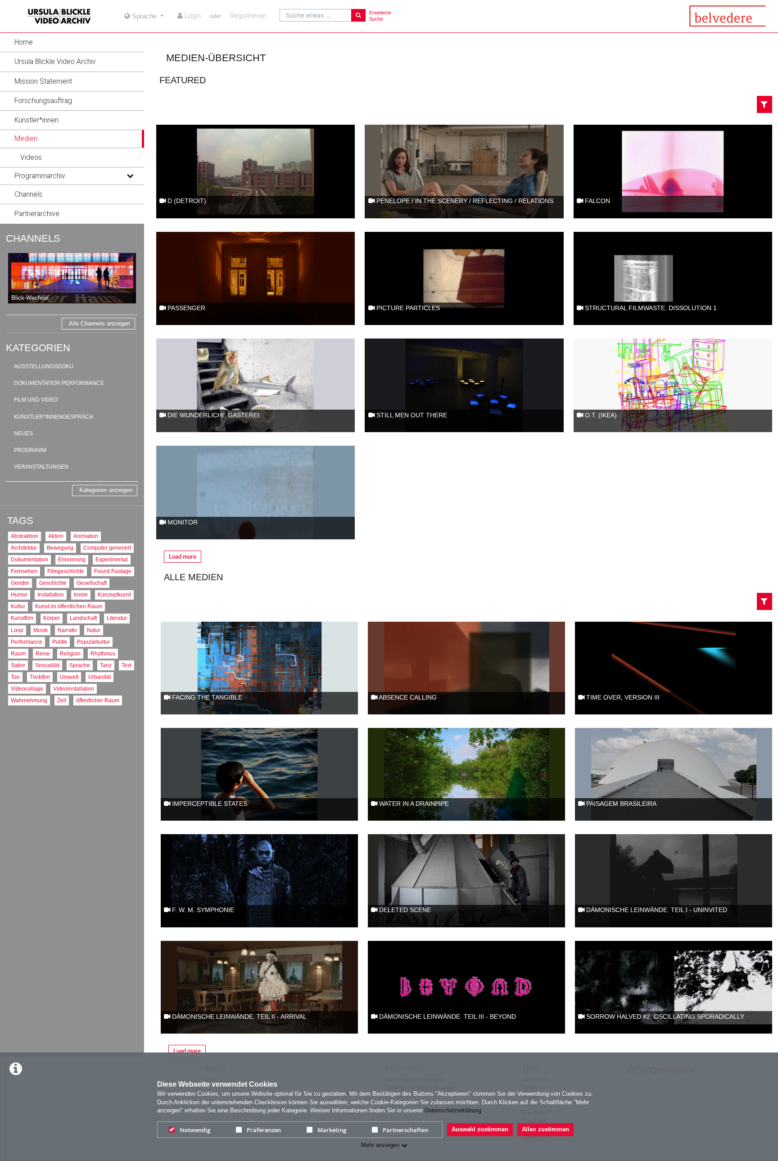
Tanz (106, 665)
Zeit (61, 700)
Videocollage (27, 688)
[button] (72, 42)
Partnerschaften (405, 1130)
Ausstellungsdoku (43, 366)
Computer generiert (107, 548)
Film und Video (36, 400)
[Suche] (358, 15)
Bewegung (60, 548)
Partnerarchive (36, 214)
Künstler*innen (36, 120)
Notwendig (195, 1130)
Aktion (55, 536)
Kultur (18, 606)
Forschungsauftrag (43, 101)
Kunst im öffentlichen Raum (68, 606)
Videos (31, 158)
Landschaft (83, 618)
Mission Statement (43, 81)
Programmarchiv (39, 176)
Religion (70, 653)
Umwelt (69, 677)
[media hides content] (129, 138)
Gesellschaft (92, 583)
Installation (50, 594)
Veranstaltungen (41, 467)
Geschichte (53, 583)
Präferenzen (264, 1130)
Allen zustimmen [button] (545, 1129)
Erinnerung (72, 559)
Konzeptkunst (114, 594)
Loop (17, 630)
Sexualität (47, 665)
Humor (19, 594)
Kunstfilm (22, 618)
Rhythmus (102, 653)
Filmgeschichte (65, 571)
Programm (30, 450)
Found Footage (112, 571)
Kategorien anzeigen (105, 490)
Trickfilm (40, 677)
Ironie (81, 594)
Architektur (24, 548)
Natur (93, 630)
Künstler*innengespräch (53, 417)
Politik (59, 642)
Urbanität (99, 677)
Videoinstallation (73, 688)
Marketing (331, 1130)
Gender (20, 583)
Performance (26, 642)
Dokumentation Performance (59, 383)
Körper (51, 618)
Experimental (111, 559)
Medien (25, 139)
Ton (15, 677)
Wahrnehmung (29, 700)
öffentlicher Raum (97, 700)
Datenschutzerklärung (453, 1110)
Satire (18, 665)
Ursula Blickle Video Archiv (55, 62)
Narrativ (67, 630)
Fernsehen (24, 571)
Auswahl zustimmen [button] (480, 1129)
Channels (28, 194)
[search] (316, 15)
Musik (40, 630)
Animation (85, 536)
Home (23, 42)
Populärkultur (93, 642)
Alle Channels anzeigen (99, 323)
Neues (23, 433)
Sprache (79, 665)
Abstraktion (24, 536)
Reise (43, 653)
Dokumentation (29, 559)
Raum (18, 653)
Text (126, 665)
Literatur (117, 618)
